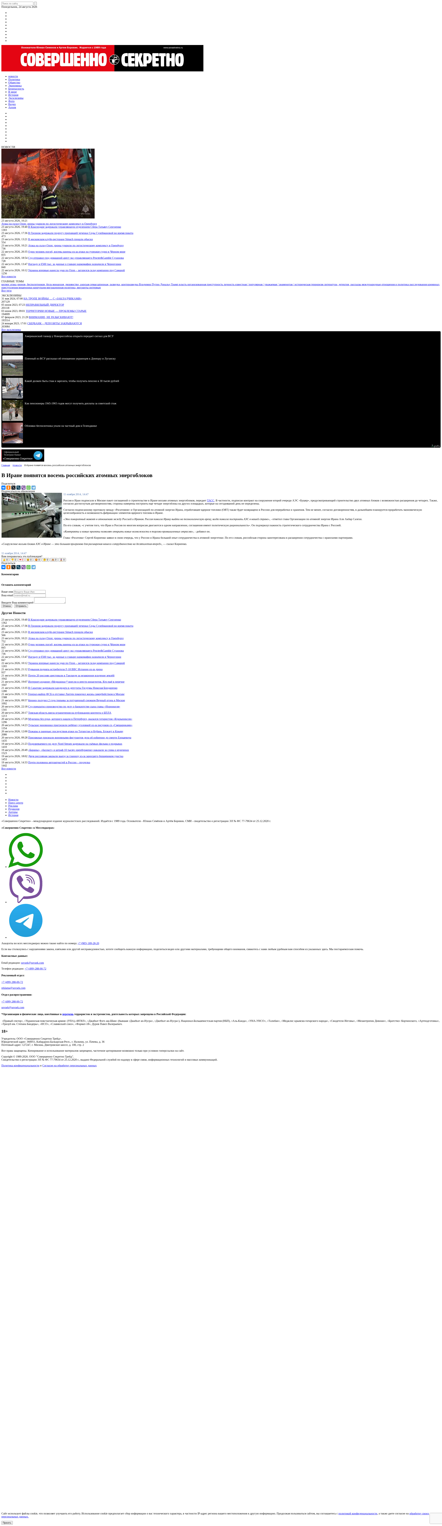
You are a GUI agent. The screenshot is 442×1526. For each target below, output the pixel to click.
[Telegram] (33, 488)
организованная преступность (205, 284)
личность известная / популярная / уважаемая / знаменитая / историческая (267, 284)
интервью (95, 287)
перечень (68, 1014)
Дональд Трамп (169, 284)
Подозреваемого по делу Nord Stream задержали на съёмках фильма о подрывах (75, 743)
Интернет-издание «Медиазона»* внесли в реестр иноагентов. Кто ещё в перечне (76, 681)
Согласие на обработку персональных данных (69, 1065)
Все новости (8, 276)
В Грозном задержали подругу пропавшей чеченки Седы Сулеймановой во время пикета (80, 233)
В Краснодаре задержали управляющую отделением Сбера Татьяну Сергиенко (74, 226)
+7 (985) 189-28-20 (88, 943)
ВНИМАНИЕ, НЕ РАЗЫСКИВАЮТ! (51, 317)
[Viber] (23, 488)
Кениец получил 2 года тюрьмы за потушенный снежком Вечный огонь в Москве (76, 700)
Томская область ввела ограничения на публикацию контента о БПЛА (69, 712)
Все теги (6, 290)
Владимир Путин (149, 284)
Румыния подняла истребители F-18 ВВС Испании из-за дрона (65, 669)
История (13, 815)
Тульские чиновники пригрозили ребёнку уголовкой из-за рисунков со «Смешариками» (80, 725)
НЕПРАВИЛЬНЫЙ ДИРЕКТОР (45, 304)
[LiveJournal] (18, 488)
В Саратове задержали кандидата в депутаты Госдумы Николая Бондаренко (72, 687)
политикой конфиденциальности (357, 1513)
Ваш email (7, 595)
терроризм (317, 284)
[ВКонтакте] (3, 488)
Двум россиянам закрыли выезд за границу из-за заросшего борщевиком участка (75, 756)
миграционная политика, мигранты (67, 287)
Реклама (13, 805)
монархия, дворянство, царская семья (74, 284)
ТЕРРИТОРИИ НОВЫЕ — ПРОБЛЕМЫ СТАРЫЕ (56, 311)
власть (183, 284)
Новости (13, 799)
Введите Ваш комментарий (17, 602)
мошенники (25, 287)
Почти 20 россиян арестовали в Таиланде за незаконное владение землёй (71, 675)
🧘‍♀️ (62, 559)
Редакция (13, 808)
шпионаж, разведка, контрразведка (118, 284)
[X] (13, 488)
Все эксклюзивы (11, 329)
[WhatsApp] (28, 488)
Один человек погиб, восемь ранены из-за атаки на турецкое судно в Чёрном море (76, 251)
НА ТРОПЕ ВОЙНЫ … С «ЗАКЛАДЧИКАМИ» (52, 298)
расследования (418, 284)
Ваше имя (7, 591)
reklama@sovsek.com (13, 987)
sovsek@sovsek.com (32, 962)
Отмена (7, 606)
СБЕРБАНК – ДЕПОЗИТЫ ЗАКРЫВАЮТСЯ (54, 323)
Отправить (21, 606)
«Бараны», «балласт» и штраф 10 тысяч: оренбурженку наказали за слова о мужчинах (78, 750)
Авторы (13, 812)
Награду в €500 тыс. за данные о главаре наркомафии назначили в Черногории (74, 264)
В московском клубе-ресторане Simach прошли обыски (60, 239)
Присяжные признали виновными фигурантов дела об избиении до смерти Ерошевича (79, 737)
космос (5, 284)
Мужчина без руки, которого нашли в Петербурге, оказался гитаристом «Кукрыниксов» (80, 718)
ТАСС (210, 500)
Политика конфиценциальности (20, 1065)
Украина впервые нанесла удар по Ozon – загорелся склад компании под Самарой (76, 270)
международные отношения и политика (386, 284)
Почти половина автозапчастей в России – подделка (59, 762)
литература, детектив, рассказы (343, 284)
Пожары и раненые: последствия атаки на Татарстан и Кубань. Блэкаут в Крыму (75, 731)
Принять (7, 1523)
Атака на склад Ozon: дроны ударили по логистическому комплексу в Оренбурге (49, 223)
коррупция (39, 287)
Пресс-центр (15, 802)
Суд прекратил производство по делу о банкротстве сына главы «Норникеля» (74, 706)
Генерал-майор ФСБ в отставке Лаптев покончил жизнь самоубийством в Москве (76, 694)
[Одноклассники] (8, 488)
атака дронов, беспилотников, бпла (31, 284)
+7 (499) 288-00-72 (35, 968)
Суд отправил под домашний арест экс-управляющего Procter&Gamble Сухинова (76, 257)
